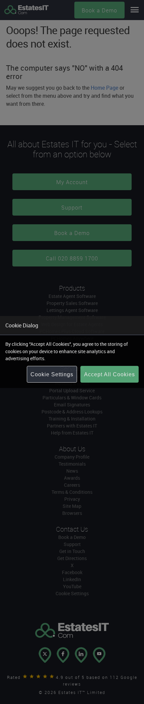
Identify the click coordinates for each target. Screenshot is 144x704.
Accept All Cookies (109, 374)
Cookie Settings (51, 374)
